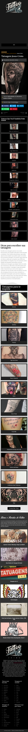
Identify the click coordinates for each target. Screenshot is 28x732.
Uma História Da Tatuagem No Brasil (14, 563)
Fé (15, 96)
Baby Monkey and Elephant (14, 141)
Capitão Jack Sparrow (14, 209)
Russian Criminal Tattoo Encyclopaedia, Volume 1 (14, 637)
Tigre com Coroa (14, 360)
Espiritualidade (13, 53)
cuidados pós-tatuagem (18, 662)
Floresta (14, 342)
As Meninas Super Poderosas (14, 485)
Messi (14, 229)
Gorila (14, 396)
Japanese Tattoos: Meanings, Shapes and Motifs (14, 544)
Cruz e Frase (14, 414)
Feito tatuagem (14, 599)
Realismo (5, 98)
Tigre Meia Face (14, 150)
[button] (14, 45)
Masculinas (19, 96)
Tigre (14, 503)
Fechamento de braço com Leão (14, 449)
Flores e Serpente (14, 378)
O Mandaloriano (14, 219)
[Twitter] (11, 657)
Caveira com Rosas (14, 467)
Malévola (14, 170)
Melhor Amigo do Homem (14, 199)
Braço (16, 102)
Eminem (14, 160)
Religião (10, 98)
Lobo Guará (14, 239)
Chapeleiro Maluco (14, 180)
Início (2, 53)
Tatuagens (6, 53)
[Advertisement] (14, 27)
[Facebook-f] (14, 657)
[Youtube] (16, 657)
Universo (14, 307)
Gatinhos (14, 324)
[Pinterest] (19, 657)
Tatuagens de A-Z (14, 581)
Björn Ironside (14, 190)
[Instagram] (8, 657)
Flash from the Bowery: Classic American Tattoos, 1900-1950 (14, 619)
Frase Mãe (14, 431)
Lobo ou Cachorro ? (14, 131)
